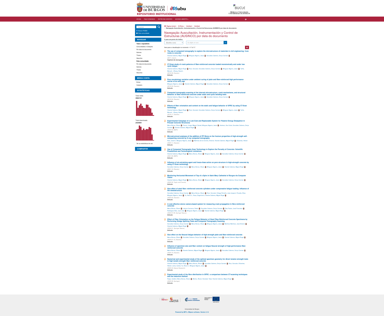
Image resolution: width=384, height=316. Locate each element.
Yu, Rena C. (188, 195)
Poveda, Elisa (241, 193)
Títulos (138, 55)
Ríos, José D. (171, 141)
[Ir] (158, 27)
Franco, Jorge (187, 125)
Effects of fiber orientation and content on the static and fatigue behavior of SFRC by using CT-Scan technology (207, 106)
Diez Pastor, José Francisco (233, 208)
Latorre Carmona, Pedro (190, 208)
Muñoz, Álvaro (197, 279)
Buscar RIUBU (142, 31)
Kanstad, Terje (207, 279)
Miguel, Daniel (196, 125)
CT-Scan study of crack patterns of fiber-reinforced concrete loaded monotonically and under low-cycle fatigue (206, 65)
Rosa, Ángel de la (198, 195)
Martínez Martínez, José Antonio (234, 224)
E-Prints (181, 26)
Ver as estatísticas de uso (144, 143)
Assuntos (139, 58)
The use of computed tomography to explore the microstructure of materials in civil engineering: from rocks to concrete (208, 52)
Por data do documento (143, 49)
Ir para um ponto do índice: (173, 39)
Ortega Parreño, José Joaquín (226, 193)
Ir (225, 43)
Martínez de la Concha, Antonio (204, 141)
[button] (246, 19)
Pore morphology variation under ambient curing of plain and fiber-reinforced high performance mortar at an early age (205, 80)
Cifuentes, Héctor (242, 141)
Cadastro (139, 85)
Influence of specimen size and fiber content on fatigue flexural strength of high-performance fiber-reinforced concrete (206, 247)
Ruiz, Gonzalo (193, 69)
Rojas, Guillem (171, 279)
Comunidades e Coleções (144, 47)
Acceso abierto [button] (181, 19)
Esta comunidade (143, 33)
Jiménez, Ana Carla (226, 125)
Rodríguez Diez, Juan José (175, 211)
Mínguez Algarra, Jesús (196, 56)
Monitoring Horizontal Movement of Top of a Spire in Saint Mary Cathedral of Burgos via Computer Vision (206, 176)
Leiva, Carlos (176, 266)
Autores (138, 52)
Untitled (189, 26)
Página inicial (171, 26)
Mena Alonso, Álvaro (173, 125)
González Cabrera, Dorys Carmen (217, 56)
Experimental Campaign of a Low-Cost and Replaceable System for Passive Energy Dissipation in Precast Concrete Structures (206, 122)
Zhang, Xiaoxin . (179, 71)
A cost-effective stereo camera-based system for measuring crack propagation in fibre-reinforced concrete (205, 205)
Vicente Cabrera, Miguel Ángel (176, 56)
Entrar (138, 82)
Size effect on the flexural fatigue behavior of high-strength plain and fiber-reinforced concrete (204, 234)
